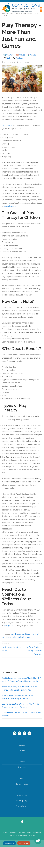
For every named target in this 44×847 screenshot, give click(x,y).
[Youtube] (29, 733)
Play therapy (7, 125)
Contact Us (22, 795)
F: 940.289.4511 (22, 806)
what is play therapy (21, 637)
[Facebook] (14, 733)
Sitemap (32, 835)
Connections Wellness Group (20, 833)
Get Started (23, 843)
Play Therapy (23, 62)
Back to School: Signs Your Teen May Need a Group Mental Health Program (20, 705)
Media (22, 762)
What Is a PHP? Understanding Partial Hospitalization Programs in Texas (17, 697)
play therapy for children (21, 634)
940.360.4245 (10, 206)
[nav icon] (41, 9)
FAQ (22, 778)
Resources (22, 767)
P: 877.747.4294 (22, 801)
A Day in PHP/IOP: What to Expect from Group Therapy (21, 714)
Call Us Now (9, 843)
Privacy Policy (22, 784)
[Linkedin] (19, 733)
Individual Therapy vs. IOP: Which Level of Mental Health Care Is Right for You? (19, 688)
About (22, 745)
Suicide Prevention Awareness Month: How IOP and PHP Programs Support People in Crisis (21, 679)
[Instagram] (24, 733)
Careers (22, 750)
